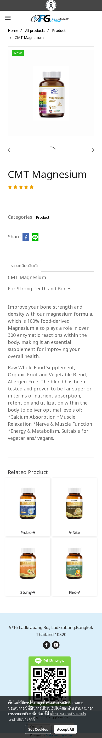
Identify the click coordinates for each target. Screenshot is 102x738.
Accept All (65, 729)
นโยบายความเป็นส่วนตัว (68, 713)
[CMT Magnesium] (51, 94)
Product (42, 217)
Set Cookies (38, 729)
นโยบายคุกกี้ (25, 719)
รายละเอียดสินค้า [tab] (24, 266)
